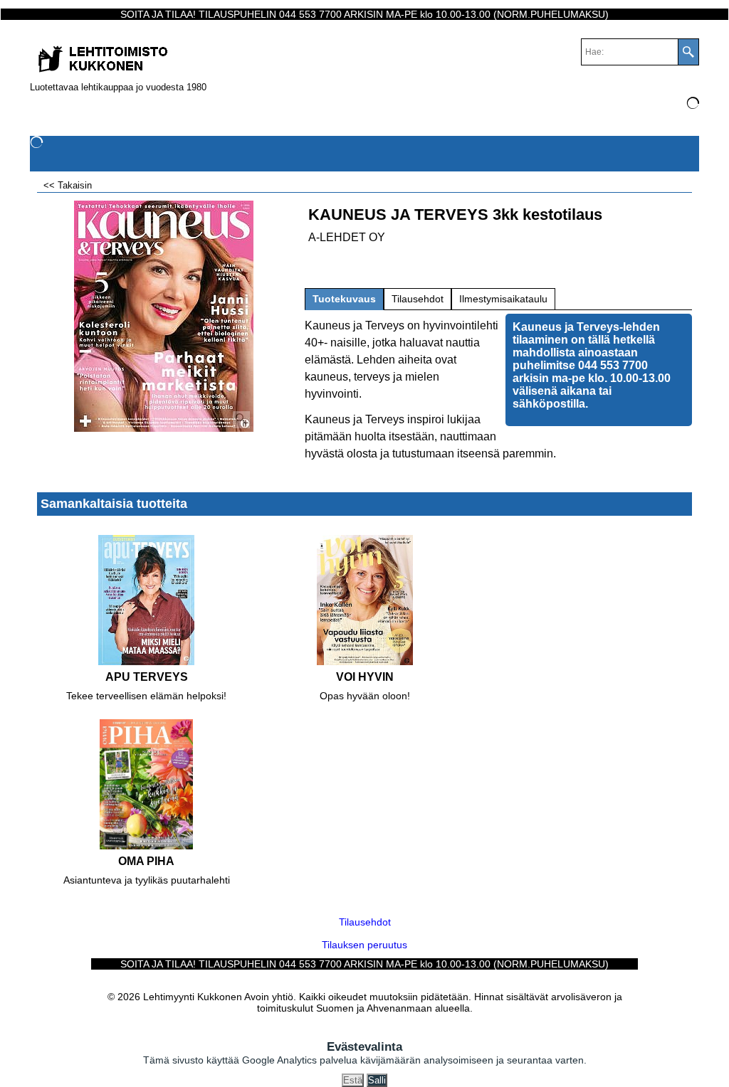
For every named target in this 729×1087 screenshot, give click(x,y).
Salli (377, 1080)
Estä (352, 1080)
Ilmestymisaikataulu (503, 298)
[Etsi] (688, 52)
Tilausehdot (418, 298)
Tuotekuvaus (344, 298)
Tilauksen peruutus (364, 944)
